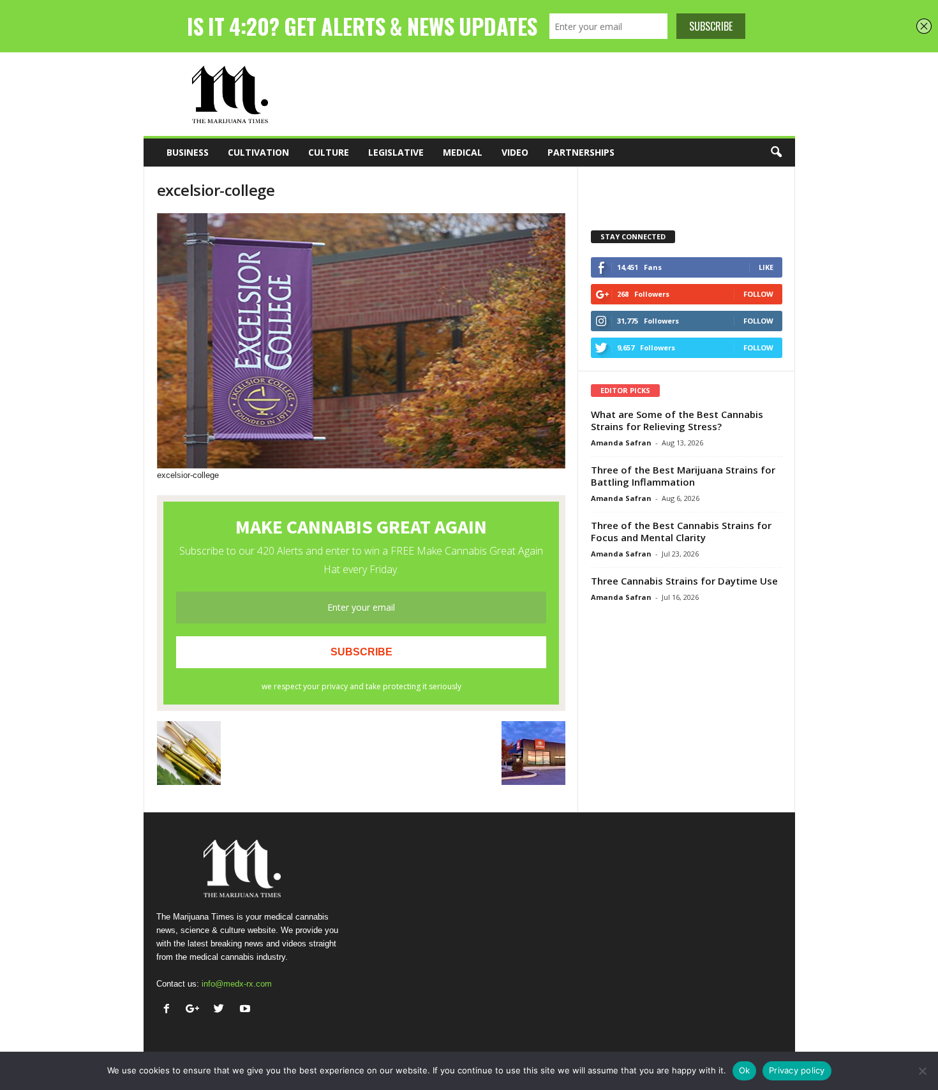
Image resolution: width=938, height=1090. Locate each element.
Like (766, 267)
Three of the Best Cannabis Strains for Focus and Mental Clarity (681, 531)
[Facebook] (169, 1010)
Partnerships (580, 152)
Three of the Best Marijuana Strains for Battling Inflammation (683, 475)
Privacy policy (797, 1070)
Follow (758, 294)
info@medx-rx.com (237, 984)
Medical (462, 152)
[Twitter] (222, 1010)
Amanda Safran (621, 442)
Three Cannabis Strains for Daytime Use (684, 580)
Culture (328, 152)
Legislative (396, 152)
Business (188, 152)
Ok (744, 1070)
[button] (776, 152)
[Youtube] (246, 1010)
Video (515, 152)
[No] (922, 1070)
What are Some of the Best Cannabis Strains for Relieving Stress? (677, 420)
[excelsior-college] (361, 340)
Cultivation (258, 152)
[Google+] (195, 1010)
